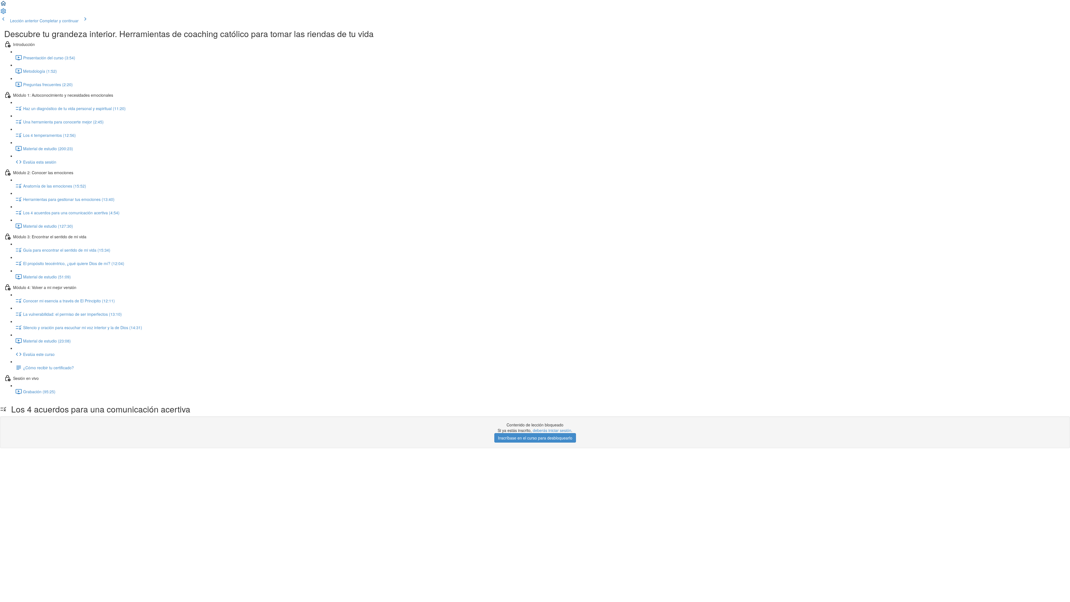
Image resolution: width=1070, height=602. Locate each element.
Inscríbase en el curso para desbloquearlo (535, 438)
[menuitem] (3, 13)
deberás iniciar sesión (552, 430)
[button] (3, 5)
